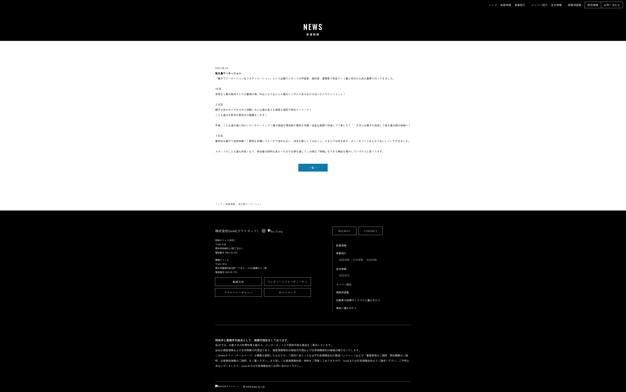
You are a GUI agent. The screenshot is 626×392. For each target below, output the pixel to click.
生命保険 (358, 260)
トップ (493, 5)
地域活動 (371, 260)
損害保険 (344, 260)
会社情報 (556, 5)
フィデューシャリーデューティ (287, 282)
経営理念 (344, 275)
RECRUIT (344, 231)
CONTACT (370, 231)
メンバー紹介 (539, 5)
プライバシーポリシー (238, 292)
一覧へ (313, 168)
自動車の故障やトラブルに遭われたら (358, 300)
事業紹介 (519, 5)
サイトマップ (287, 292)
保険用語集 (574, 5)
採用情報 (592, 5)
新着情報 (505, 5)
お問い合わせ (612, 5)
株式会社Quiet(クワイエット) (236, 230)
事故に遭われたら (346, 308)
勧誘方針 (238, 282)
